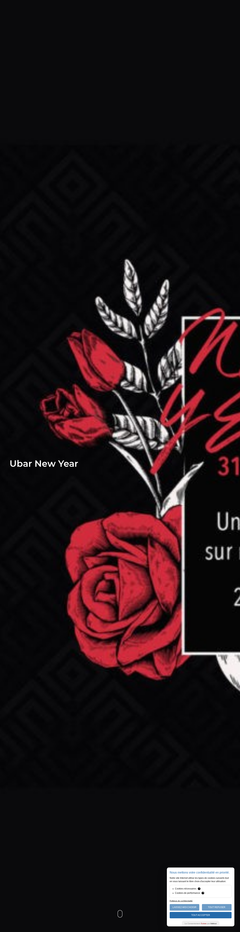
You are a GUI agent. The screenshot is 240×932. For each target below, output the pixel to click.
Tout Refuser (216, 907)
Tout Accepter (200, 915)
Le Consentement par (201, 923)
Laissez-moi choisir (184, 907)
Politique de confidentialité (181, 901)
